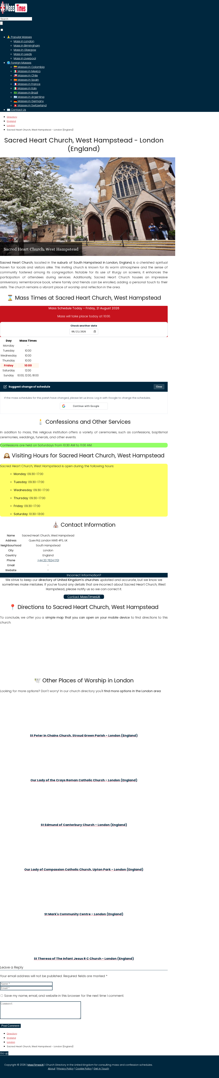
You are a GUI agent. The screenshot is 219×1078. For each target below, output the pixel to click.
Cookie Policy (83, 1068)
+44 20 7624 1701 (48, 560)
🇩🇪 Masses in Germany (29, 101)
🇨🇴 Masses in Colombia (29, 67)
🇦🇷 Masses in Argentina (29, 97)
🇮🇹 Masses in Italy (25, 88)
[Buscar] (1, 23)
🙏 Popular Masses (19, 37)
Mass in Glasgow (25, 50)
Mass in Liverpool (25, 58)
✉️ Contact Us (16, 110)
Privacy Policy (65, 1068)
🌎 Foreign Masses (19, 63)
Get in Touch (101, 1068)
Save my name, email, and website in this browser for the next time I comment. (64, 995)
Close (159, 386)
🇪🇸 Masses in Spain (26, 80)
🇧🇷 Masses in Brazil (26, 93)
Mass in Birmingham (27, 46)
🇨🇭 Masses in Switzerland (30, 105)
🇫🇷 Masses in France (27, 84)
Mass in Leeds (23, 54)
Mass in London (24, 41)
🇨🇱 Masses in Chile (26, 75)
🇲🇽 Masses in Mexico (27, 71)
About (51, 1068)
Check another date (83, 325)
